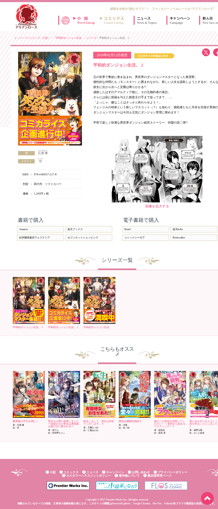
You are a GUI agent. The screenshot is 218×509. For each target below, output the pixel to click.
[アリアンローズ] (27, 16)
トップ (18, 37)
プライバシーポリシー (173, 472)
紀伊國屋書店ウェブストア (34, 237)
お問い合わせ (141, 472)
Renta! (127, 229)
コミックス (71, 472)
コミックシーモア (134, 237)
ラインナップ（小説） (37, 37)
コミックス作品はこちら (154, 55)
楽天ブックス (75, 229)
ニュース (147, 20)
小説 (53, 472)
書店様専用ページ (159, 475)
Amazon (23, 229)
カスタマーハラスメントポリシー (88, 475)
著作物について (129, 475)
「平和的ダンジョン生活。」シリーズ (74, 37)
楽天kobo (178, 229)
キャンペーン (179, 20)
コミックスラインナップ (113, 20)
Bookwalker (179, 237)
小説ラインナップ (86, 20)
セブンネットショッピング (82, 237)
